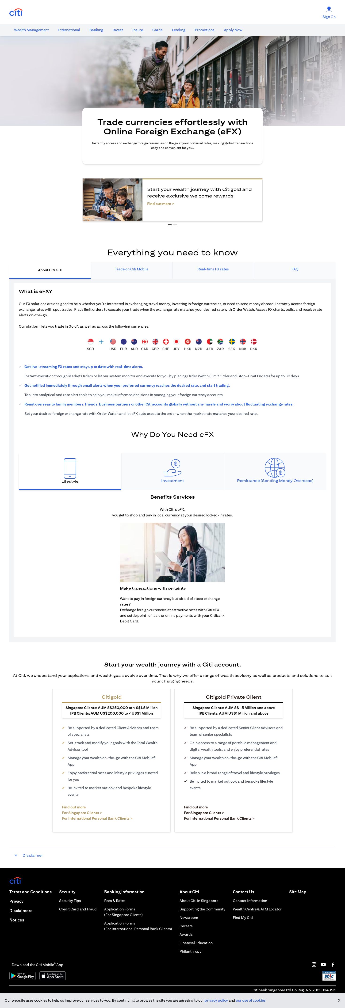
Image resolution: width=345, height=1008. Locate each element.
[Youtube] (323, 964)
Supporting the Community (202, 909)
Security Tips (70, 900)
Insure (137, 30)
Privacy (16, 901)
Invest (118, 30)
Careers (186, 926)
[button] (170, 224)
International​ (69, 30)
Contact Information (250, 900)
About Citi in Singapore (199, 900)
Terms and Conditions (30, 891)
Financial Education (196, 943)
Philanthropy (190, 951)
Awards (186, 934)
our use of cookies (251, 1000)
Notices (16, 919)
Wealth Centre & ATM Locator (257, 909)
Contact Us (243, 891)
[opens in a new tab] (16, 12)
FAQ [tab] (295, 269)
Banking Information (124, 891)
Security (67, 891)
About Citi (189, 891)
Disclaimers (20, 910)
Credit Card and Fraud (78, 909)
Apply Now (233, 30)
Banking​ (96, 30)
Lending (178, 30)
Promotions (205, 30)
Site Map (297, 891)
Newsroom (189, 917)
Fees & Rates (115, 900)
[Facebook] (333, 964)
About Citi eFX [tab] (50, 270)
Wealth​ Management (31, 30)
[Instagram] (314, 964)
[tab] (31, 30)
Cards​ (157, 30)
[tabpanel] (172, 460)
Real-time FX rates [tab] (213, 269)
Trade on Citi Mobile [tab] (131, 269)
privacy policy (216, 1000)
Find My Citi (243, 917)
